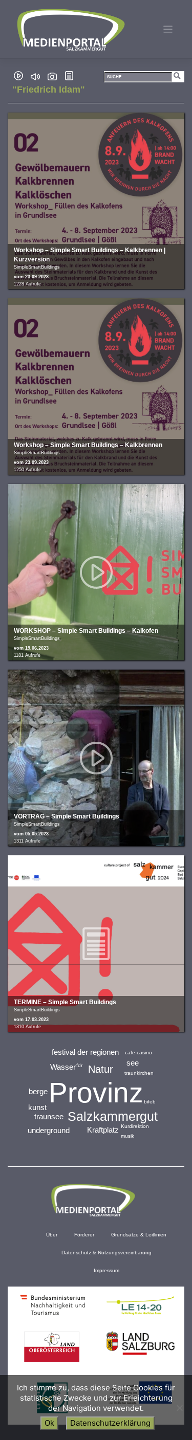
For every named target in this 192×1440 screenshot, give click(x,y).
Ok (49, 1423)
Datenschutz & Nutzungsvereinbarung (106, 1252)
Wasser (63, 1066)
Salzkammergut (113, 1116)
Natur (100, 1069)
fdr (79, 1065)
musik (127, 1136)
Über (51, 1234)
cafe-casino (138, 1052)
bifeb (150, 1101)
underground (49, 1130)
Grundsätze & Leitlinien (138, 1234)
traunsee (48, 1116)
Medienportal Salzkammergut (70, 30)
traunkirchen (139, 1073)
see (132, 1062)
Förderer (84, 1234)
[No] (179, 1408)
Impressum (106, 1270)
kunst (37, 1107)
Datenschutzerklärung (110, 1423)
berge (38, 1091)
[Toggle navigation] (168, 29)
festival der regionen (85, 1052)
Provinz (96, 1093)
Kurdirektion (135, 1126)
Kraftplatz (103, 1129)
